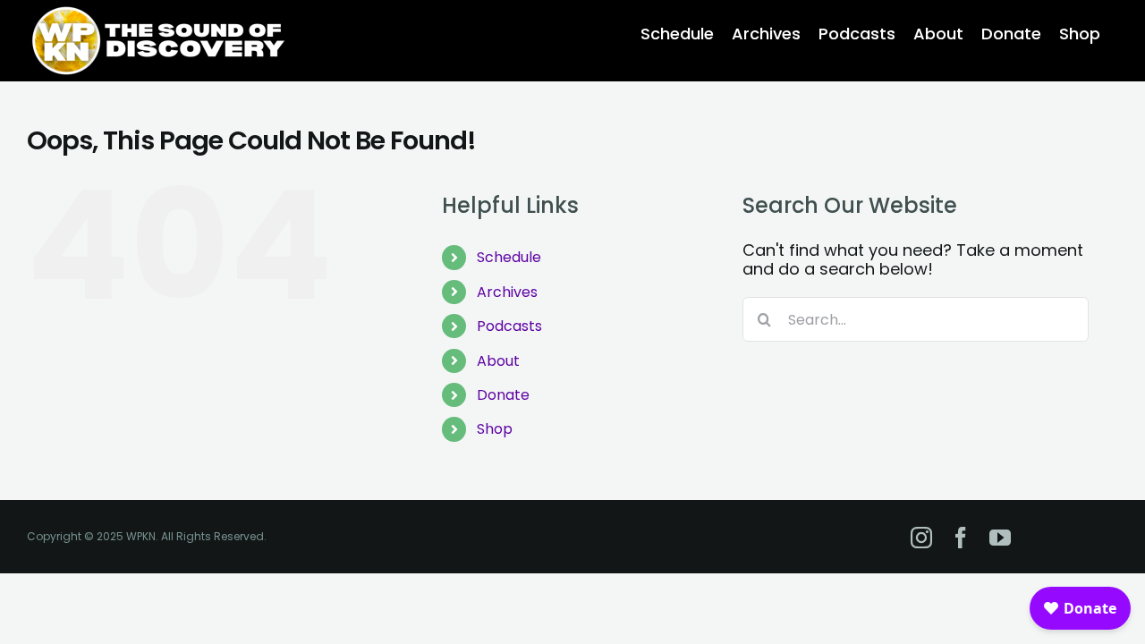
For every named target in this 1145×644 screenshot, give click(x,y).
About (498, 361)
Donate (503, 395)
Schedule (509, 257)
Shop (495, 429)
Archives (507, 292)
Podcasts (509, 326)
